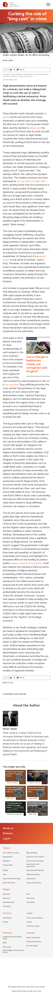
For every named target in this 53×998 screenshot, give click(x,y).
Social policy (31, 879)
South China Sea (9, 883)
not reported (12, 385)
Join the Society (32, 946)
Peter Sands (8, 60)
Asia (21, 76)
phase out (35, 128)
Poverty (5, 922)
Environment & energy (35, 861)
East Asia (6, 898)
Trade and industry (34, 883)
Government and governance (35, 74)
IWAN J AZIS (32, 814)
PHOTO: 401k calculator (10, 50)
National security (11, 76)
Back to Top (8, 683)
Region (6, 889)
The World (6, 906)
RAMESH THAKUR (34, 783)
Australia (6, 894)
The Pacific (31, 902)
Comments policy (33, 926)
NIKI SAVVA (10, 798)
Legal (29, 913)
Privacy (29, 922)
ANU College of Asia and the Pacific (13, 951)
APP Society (7, 947)
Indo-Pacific (7, 918)
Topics (6, 848)
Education (6, 861)
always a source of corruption (26, 563)
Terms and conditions (35, 918)
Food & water (8, 865)
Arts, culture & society (11, 853)
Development (8, 857)
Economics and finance (12, 74)
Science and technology (11, 879)
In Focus (7, 913)
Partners (8, 833)
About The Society (33, 938)
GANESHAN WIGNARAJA (14, 814)
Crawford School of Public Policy (12, 938)
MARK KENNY (33, 798)
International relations (35, 870)
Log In (6, 838)
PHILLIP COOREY (12, 783)
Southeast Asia (8, 902)
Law (4, 875)
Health (5, 870)
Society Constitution (34, 942)
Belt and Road (32, 853)
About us (8, 828)
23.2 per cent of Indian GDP (31, 181)
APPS (4, 943)
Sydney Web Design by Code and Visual (26, 991)
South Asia (28, 76)
